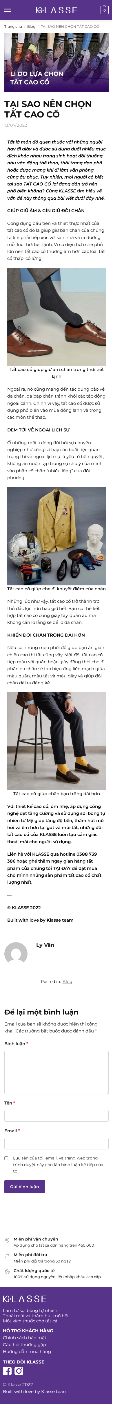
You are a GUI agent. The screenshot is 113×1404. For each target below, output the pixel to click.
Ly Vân (45, 945)
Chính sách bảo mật (24, 1337)
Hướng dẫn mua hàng (27, 1351)
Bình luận (16, 1043)
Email (12, 1130)
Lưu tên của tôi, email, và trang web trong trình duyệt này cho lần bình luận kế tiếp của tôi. (58, 1164)
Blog (31, 26)
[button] (104, 10)
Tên (9, 1103)
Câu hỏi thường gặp (24, 1344)
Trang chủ (13, 26)
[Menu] (13, 10)
